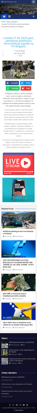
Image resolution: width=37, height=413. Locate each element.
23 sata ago (8, 236)
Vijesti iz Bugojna (8, 226)
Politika (8, 317)
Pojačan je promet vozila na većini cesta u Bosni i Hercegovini (22, 360)
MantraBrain (19, 410)
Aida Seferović (19, 236)
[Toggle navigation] (9, 16)
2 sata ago (14, 354)
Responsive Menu (34, 1)
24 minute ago (15, 345)
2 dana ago (8, 270)
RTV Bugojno (9, 7)
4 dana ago (8, 327)
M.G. (23, 345)
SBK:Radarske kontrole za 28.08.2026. (21, 342)
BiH (4, 317)
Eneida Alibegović (19, 327)
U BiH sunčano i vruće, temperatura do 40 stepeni (16, 384)
